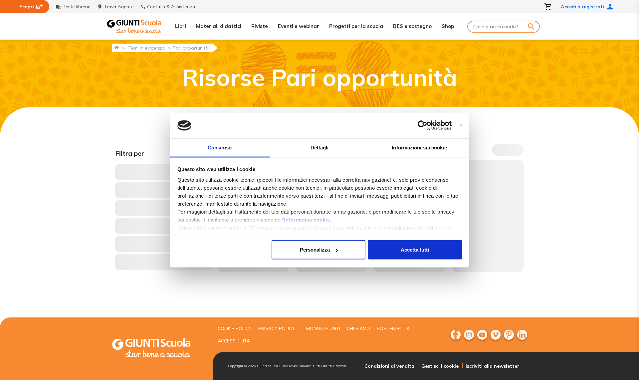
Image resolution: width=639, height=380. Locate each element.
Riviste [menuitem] (259, 26)
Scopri (26, 7)
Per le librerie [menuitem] (77, 6)
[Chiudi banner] (461, 125)
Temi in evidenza (146, 48)
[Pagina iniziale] (116, 47)
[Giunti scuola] (158, 348)
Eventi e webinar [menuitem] (298, 26)
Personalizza (315, 250)
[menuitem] (456, 335)
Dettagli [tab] (320, 147)
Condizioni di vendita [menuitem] (389, 366)
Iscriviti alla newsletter (492, 366)
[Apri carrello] (548, 7)
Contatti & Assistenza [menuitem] (171, 6)
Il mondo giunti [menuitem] (321, 328)
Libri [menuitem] (180, 26)
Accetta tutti (415, 250)
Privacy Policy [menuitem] (276, 328)
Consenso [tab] (220, 147)
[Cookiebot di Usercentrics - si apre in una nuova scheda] (422, 125)
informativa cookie (307, 219)
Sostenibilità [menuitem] (393, 328)
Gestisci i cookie (440, 366)
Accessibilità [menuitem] (234, 341)
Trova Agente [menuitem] (119, 6)
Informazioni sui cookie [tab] (419, 147)
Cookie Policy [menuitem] (235, 328)
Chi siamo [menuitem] (358, 328)
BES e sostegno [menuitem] (412, 26)
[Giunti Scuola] (134, 26)
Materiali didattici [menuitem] (218, 26)
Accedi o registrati (582, 7)
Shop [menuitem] (448, 26)
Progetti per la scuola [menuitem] (356, 26)
